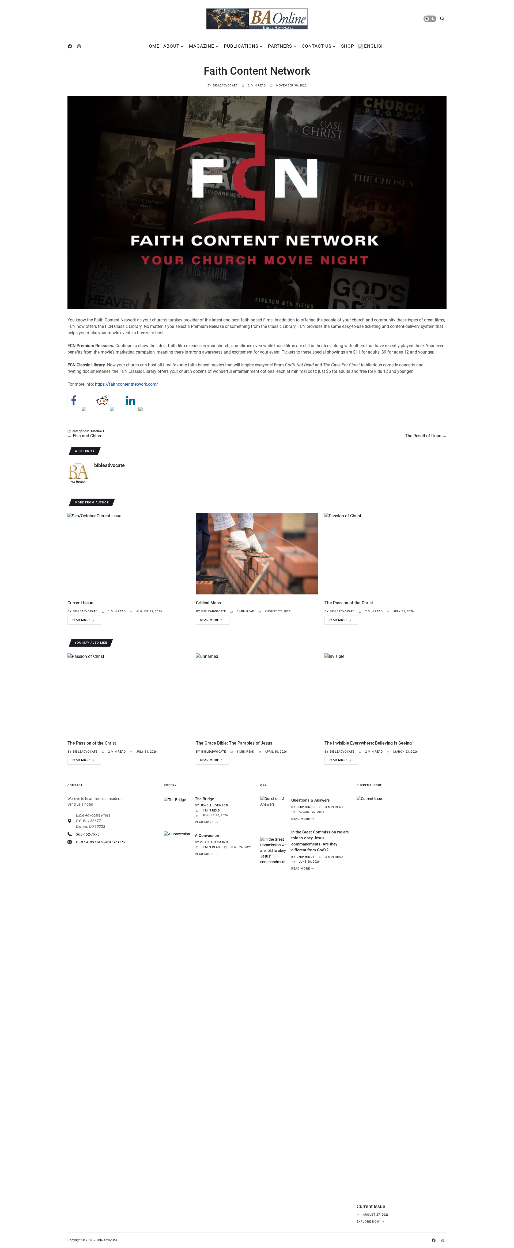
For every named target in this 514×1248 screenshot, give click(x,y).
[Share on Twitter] (88, 413)
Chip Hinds (306, 807)
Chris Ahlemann (214, 842)
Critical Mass (208, 602)
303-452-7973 (88, 834)
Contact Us (316, 46)
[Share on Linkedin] (130, 400)
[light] (430, 19)
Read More (81, 620)
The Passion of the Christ (348, 602)
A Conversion (207, 835)
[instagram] (80, 46)
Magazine (201, 46)
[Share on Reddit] (102, 400)
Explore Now (368, 1221)
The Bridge (204, 798)
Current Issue (80, 602)
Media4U (97, 431)
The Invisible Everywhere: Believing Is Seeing (368, 743)
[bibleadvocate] (78, 473)
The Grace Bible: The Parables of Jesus (234, 743)
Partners (280, 46)
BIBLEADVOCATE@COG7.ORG (100, 842)
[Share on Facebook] (73, 400)
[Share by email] (144, 413)
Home (152, 46)
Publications (241, 46)
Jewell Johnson (214, 805)
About (171, 46)
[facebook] (70, 46)
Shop (347, 46)
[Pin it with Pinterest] (116, 413)
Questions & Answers (310, 800)
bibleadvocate (225, 85)
